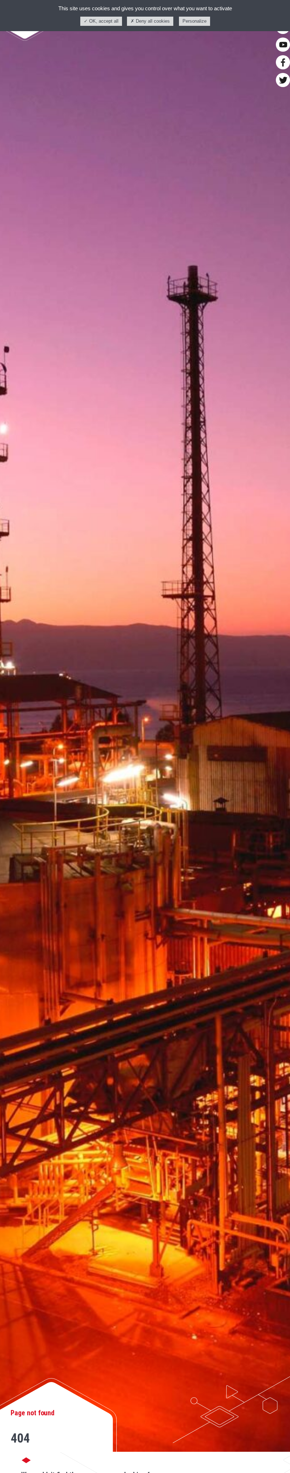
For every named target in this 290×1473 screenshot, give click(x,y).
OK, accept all (103, 21)
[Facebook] (283, 62)
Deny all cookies (152, 21)
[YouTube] (283, 45)
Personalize (194, 21)
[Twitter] (283, 80)
